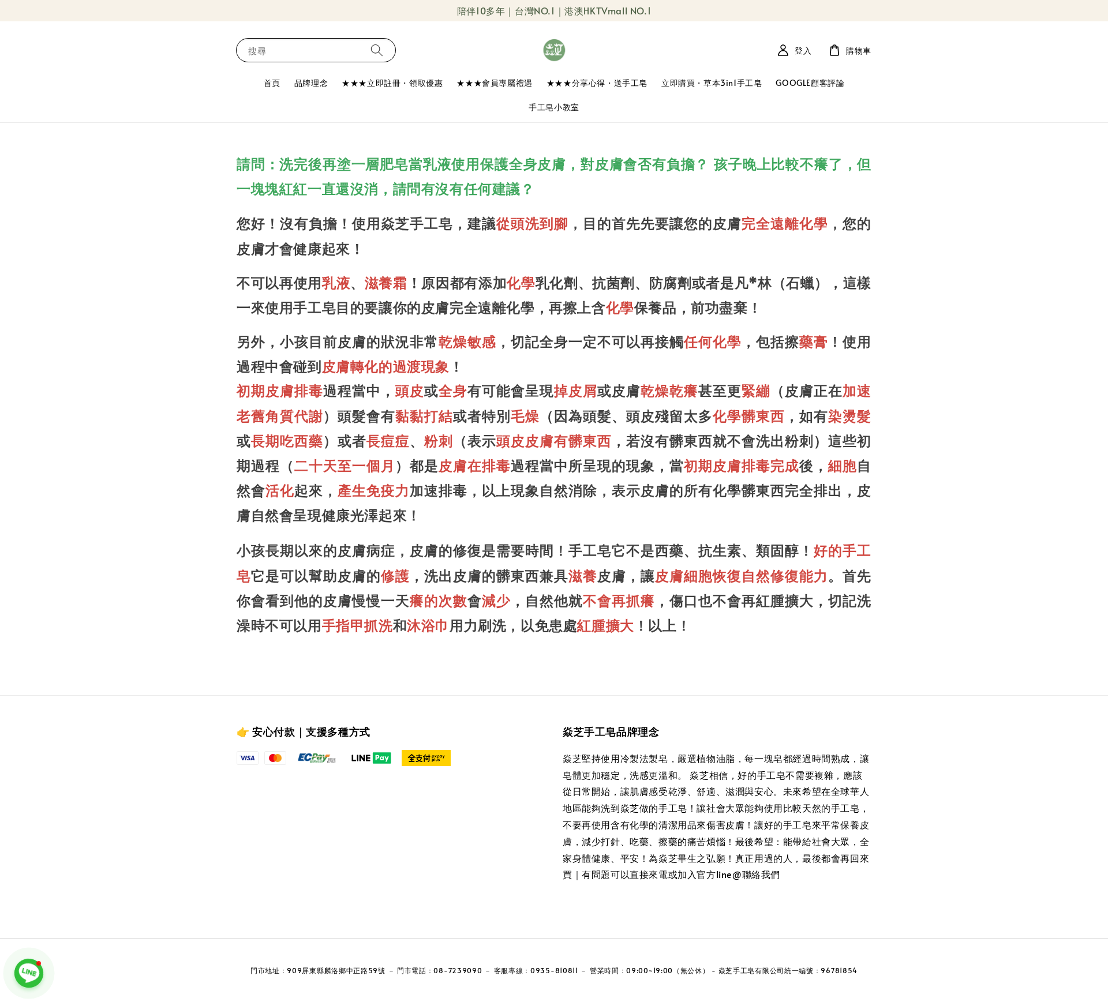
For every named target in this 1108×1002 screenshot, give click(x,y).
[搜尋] (376, 50)
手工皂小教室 (554, 107)
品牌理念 (311, 82)
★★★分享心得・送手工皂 (596, 82)
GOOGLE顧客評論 (810, 82)
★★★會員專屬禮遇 (494, 82)
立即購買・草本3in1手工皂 (711, 82)
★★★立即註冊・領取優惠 (392, 82)
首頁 (272, 82)
